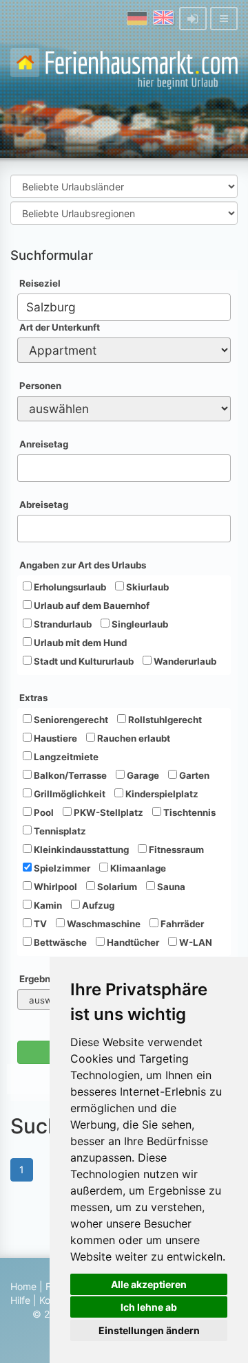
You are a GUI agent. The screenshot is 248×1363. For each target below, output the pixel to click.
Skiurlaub (146, 586)
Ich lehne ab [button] (149, 1307)
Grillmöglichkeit (68, 793)
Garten (193, 775)
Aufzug (97, 905)
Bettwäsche (59, 942)
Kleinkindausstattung (80, 849)
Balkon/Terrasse (69, 775)
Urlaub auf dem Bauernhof (90, 605)
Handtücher (132, 942)
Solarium (116, 886)
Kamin (47, 905)
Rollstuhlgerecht (164, 719)
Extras (33, 697)
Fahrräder (181, 923)
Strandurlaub (62, 624)
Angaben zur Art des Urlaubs (82, 564)
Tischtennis (188, 812)
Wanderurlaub (184, 661)
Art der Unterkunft (59, 327)
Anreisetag (43, 444)
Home (23, 1286)
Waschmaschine (103, 923)
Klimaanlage (137, 868)
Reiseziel (40, 283)
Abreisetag (43, 504)
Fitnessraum (175, 849)
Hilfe (20, 1300)
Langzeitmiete (65, 756)
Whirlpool (54, 886)
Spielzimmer (61, 868)
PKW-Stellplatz (107, 812)
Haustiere (54, 738)
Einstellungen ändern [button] (149, 1330)
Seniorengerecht (70, 719)
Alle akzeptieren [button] (149, 1284)
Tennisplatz (59, 830)
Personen (40, 385)
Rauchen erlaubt (132, 738)
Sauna (170, 886)
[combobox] (124, 307)
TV (39, 923)
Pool (43, 812)
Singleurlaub (139, 624)
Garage (142, 775)
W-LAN (194, 942)
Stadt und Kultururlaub (83, 661)
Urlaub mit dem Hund (79, 642)
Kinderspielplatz (160, 793)
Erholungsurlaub (69, 586)
